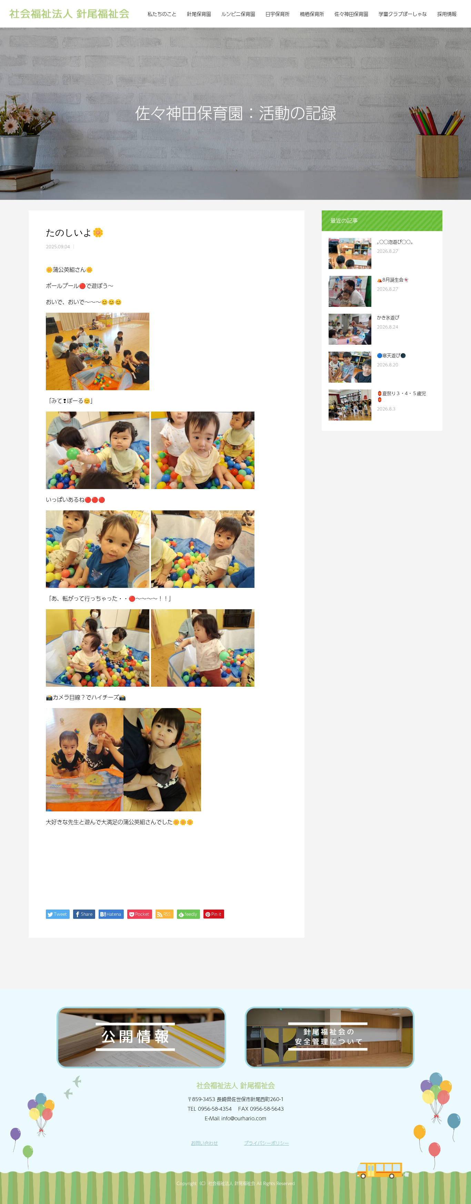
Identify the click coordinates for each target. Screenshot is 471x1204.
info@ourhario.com (243, 1118)
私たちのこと (162, 14)
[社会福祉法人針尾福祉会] (69, 14)
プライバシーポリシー (266, 1143)
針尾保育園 (199, 14)
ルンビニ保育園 (238, 14)
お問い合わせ (204, 1143)
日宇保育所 (277, 14)
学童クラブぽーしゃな (403, 14)
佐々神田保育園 (351, 14)
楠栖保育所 (312, 14)
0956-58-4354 (215, 1108)
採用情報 (447, 14)
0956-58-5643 (267, 1108)
